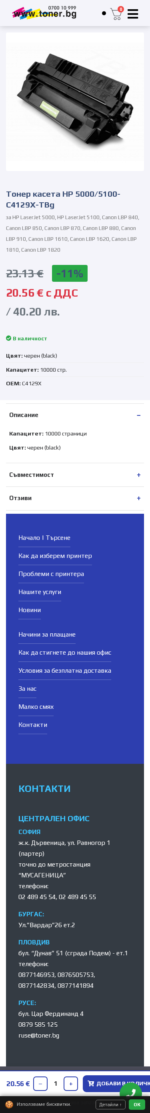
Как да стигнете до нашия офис (64, 652)
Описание (23, 414)
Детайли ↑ (110, 1104)
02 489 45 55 (77, 897)
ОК (137, 1104)
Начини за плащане (47, 634)
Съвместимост (31, 474)
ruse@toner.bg (38, 1035)
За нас (27, 688)
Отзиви (20, 497)
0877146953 (36, 975)
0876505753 (76, 975)
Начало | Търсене (44, 537)
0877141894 (76, 985)
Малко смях (36, 706)
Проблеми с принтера (51, 574)
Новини (29, 610)
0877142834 (36, 985)
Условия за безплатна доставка (64, 670)
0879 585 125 (38, 1024)
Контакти (32, 724)
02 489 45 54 (37, 897)
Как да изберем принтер (55, 556)
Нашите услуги (39, 592)
